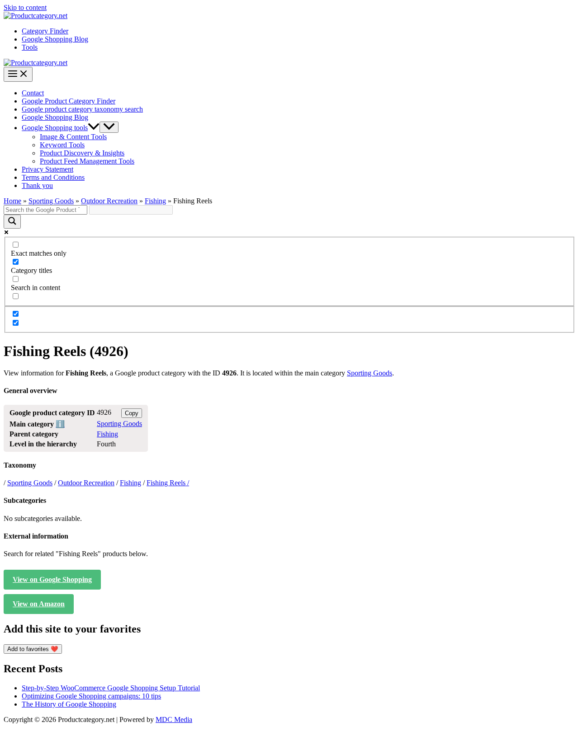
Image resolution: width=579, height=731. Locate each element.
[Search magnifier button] (12, 222)
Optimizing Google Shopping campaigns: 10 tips (91, 696)
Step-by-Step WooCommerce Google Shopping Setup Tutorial (111, 688)
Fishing (155, 201)
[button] (94, 127)
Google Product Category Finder (68, 101)
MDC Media (174, 719)
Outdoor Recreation (109, 201)
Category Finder (45, 31)
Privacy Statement (47, 169)
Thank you (37, 185)
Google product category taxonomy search (82, 109)
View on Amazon (39, 604)
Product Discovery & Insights (82, 153)
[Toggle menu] (109, 127)
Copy (131, 413)
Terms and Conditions (53, 177)
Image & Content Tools (73, 137)
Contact (33, 93)
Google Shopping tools (55, 127)
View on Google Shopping (52, 579)
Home (12, 201)
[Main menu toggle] (18, 74)
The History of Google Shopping (69, 704)
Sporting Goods (51, 201)
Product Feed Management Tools (87, 161)
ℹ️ (60, 424)
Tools (30, 47)
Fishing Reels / (168, 483)
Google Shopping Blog (55, 39)
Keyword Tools (62, 145)
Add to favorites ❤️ (32, 649)
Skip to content (25, 7)
